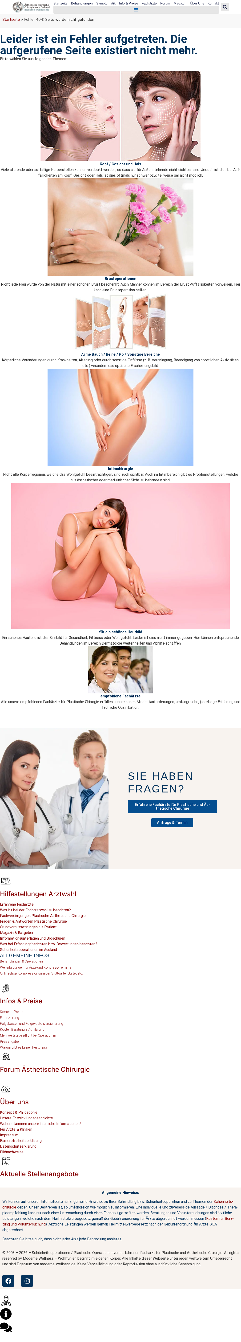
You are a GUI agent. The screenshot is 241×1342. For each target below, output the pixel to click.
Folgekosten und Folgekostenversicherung (31, 1023)
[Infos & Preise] (6, 988)
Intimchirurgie (120, 469)
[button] (136, 10)
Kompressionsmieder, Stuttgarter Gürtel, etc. (50, 973)
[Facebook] (8, 1281)
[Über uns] (6, 1089)
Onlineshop (8, 973)
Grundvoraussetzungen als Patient (28, 927)
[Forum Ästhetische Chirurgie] (6, 1056)
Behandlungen (82, 3)
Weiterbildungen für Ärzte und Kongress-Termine (35, 967)
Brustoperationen (120, 278)
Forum (165, 3)
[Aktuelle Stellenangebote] (6, 1161)
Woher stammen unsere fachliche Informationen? (40, 1123)
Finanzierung (9, 1018)
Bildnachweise (12, 1152)
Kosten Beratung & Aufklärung (22, 1029)
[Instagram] (27, 1281)
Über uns (14, 1102)
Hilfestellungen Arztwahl (38, 894)
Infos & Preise (21, 1001)
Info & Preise (128, 3)
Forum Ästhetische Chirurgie (45, 1069)
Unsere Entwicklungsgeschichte (26, 1118)
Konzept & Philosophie (18, 1112)
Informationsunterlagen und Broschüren (32, 938)
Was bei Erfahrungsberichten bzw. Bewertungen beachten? (48, 944)
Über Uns (197, 3)
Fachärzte (149, 3)
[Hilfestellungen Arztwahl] (6, 881)
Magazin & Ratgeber (16, 932)
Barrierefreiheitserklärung (21, 1140)
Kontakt (213, 3)
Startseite (60, 3)
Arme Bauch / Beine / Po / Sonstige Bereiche (120, 354)
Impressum (9, 1135)
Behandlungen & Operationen (21, 961)
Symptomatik (106, 3)
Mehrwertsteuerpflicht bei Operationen (28, 1035)
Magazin (180, 3)
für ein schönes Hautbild (120, 632)
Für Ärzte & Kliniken (16, 1129)
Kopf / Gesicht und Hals (120, 164)
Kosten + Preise (11, 1012)
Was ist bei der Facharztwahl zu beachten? (35, 910)
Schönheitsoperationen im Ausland (28, 949)
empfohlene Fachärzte (120, 696)
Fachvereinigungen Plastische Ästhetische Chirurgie (43, 915)
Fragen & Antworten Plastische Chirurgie (33, 921)
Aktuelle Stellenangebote (39, 1174)
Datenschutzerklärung (18, 1146)
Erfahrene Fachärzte (17, 904)
